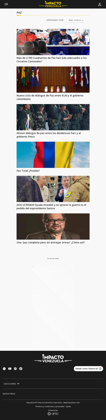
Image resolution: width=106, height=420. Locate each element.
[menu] (6, 4)
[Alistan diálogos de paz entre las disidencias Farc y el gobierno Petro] (53, 117)
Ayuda (68, 406)
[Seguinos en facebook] (20, 369)
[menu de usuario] (100, 4)
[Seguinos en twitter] (4, 369)
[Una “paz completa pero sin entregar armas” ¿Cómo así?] (53, 226)
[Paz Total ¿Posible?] (53, 155)
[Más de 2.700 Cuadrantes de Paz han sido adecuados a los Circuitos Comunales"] (53, 42)
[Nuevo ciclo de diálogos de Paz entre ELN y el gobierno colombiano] (53, 79)
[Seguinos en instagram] (15, 369)
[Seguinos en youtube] (9, 369)
